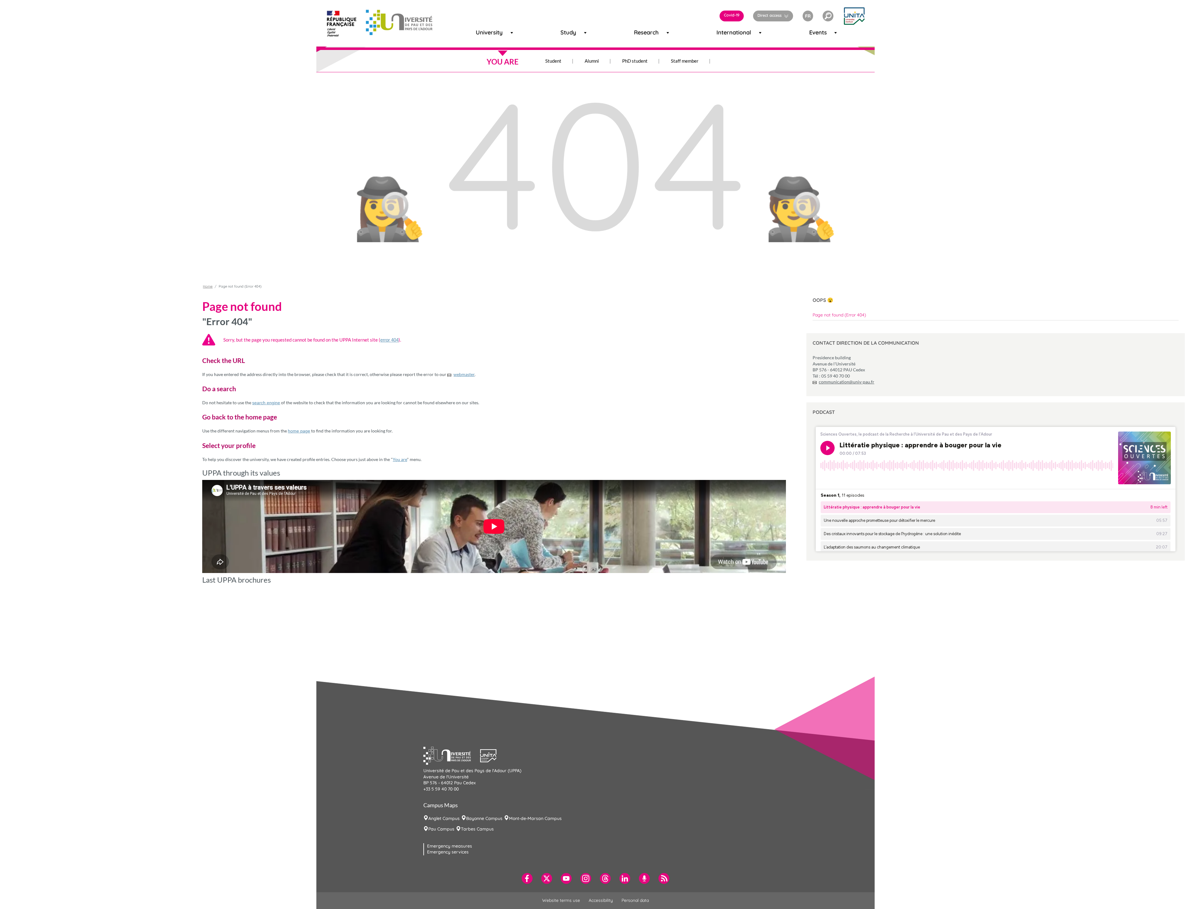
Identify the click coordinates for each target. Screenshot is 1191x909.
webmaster (464, 374)
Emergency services (448, 852)
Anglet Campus (444, 818)
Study (565, 32)
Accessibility (601, 900)
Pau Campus (441, 829)
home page (299, 430)
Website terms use (561, 900)
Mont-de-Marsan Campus (535, 818)
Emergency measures (449, 846)
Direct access (769, 15)
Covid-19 (731, 14)
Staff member (684, 61)
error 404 (389, 340)
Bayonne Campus (484, 818)
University (483, 32)
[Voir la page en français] (807, 15)
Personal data (635, 900)
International (725, 32)
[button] (828, 16)
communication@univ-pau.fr (846, 381)
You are (400, 459)
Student (553, 61)
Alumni (592, 61)
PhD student (635, 61)
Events (815, 32)
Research (641, 32)
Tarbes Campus (477, 829)
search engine (266, 402)
